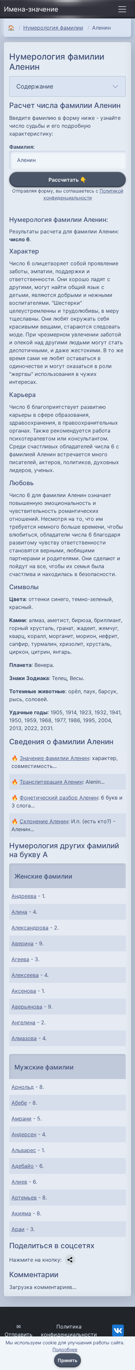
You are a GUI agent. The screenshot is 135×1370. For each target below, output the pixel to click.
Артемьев (24, 1197)
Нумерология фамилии (53, 27)
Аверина (22, 943)
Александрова (29, 927)
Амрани (21, 1118)
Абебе (19, 1102)
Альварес (23, 1150)
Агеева (20, 959)
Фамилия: (22, 147)
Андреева (23, 896)
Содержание (34, 86)
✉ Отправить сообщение (18, 1334)
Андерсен (23, 1134)
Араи (18, 1229)
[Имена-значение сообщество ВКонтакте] (118, 1330)
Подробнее (64, 1349)
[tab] (67, 86)
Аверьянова (26, 1006)
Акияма (21, 1213)
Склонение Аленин (44, 821)
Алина (19, 912)
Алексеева (25, 975)
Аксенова (23, 991)
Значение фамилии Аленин (54, 758)
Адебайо (22, 1166)
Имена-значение (31, 9)
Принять (67, 1360)
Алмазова (24, 1038)
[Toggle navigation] (122, 9)
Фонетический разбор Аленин (59, 797)
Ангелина (23, 1022)
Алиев (19, 1181)
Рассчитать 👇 (67, 179)
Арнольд (22, 1087)
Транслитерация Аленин (51, 781)
